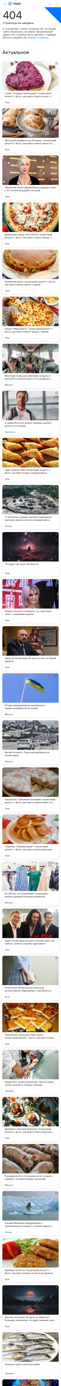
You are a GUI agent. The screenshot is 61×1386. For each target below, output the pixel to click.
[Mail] (10, 3)
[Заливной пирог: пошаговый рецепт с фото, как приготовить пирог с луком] (30, 272)
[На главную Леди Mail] (16, 3)
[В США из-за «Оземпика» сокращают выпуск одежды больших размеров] (30, 884)
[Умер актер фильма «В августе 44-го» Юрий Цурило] (30, 648)
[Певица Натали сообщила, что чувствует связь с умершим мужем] (30, 601)
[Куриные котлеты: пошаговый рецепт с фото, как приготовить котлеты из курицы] (30, 1260)
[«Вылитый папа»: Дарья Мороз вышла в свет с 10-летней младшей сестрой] (30, 177)
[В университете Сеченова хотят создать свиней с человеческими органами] (30, 1166)
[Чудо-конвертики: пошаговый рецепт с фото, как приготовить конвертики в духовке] (30, 460)
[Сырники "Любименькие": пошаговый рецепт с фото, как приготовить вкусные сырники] (30, 837)
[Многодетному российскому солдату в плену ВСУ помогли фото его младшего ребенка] (30, 366)
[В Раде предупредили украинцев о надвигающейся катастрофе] (30, 695)
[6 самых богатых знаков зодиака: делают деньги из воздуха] (30, 413)
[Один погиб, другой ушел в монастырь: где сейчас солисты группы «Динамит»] (30, 931)
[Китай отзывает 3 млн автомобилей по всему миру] (30, 742)
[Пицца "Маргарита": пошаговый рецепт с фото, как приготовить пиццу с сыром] (30, 319)
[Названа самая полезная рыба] (30, 1354)
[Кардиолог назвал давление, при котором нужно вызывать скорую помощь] (30, 1072)
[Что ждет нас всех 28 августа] (30, 554)
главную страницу (37, 37)
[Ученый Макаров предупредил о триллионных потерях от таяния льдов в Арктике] (30, 1213)
